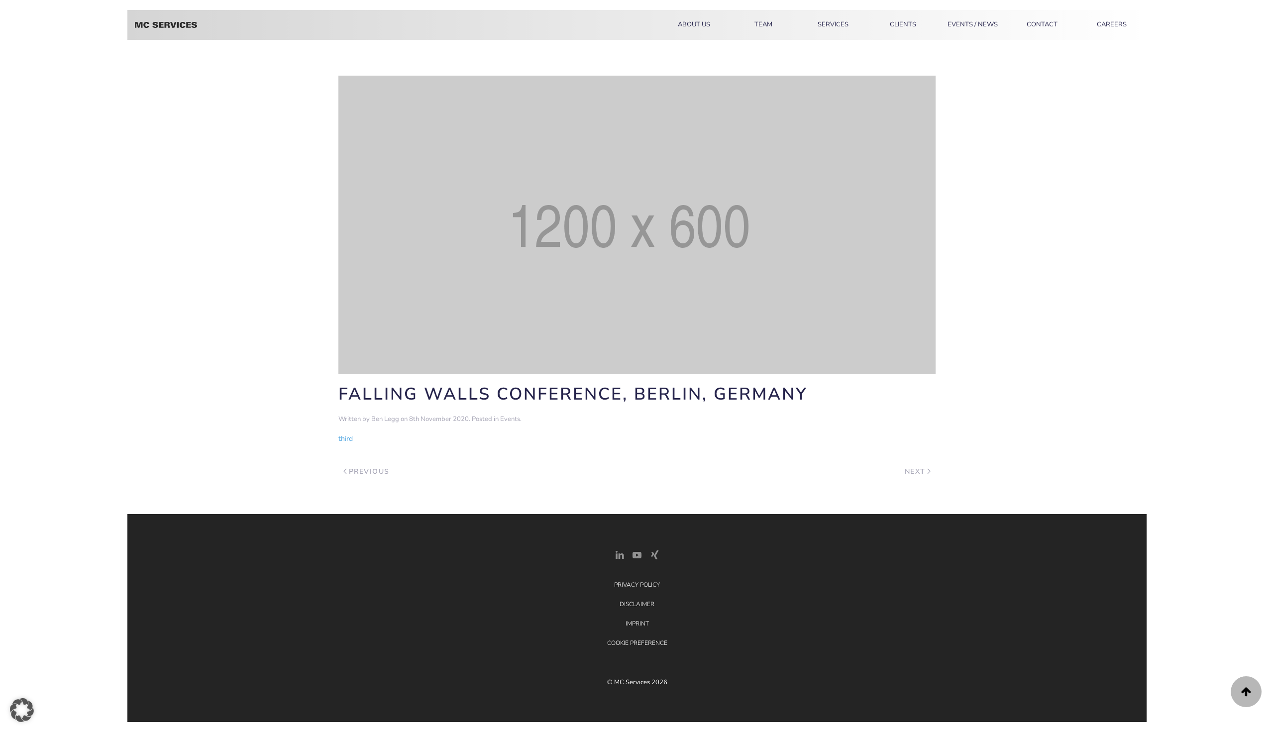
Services (833, 24)
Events (510, 419)
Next (915, 471)
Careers (1112, 24)
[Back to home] (166, 25)
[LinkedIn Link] (620, 554)
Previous (369, 471)
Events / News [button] (973, 24)
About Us (694, 24)
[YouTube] (637, 554)
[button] (1246, 691)
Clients (903, 24)
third (345, 438)
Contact (1042, 24)
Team (763, 24)
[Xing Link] (654, 554)
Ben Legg (385, 419)
